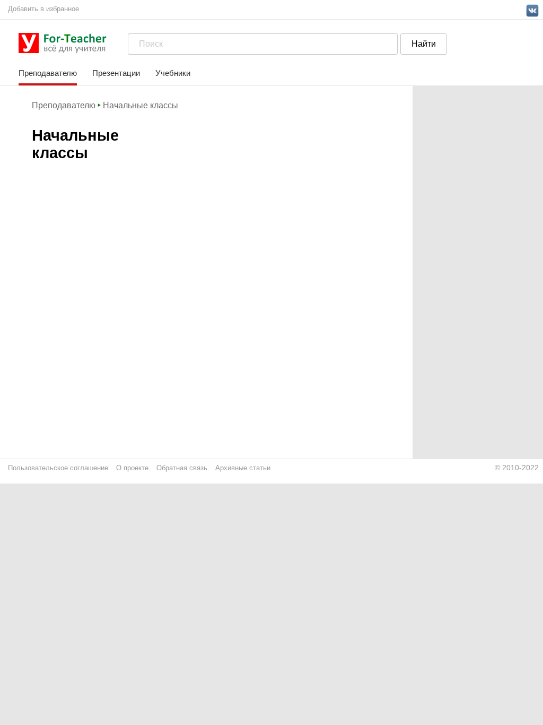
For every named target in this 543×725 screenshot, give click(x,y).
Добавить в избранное (43, 9)
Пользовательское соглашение (58, 468)
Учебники (172, 72)
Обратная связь (181, 468)
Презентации (116, 72)
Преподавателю (48, 72)
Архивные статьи (242, 468)
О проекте (132, 468)
